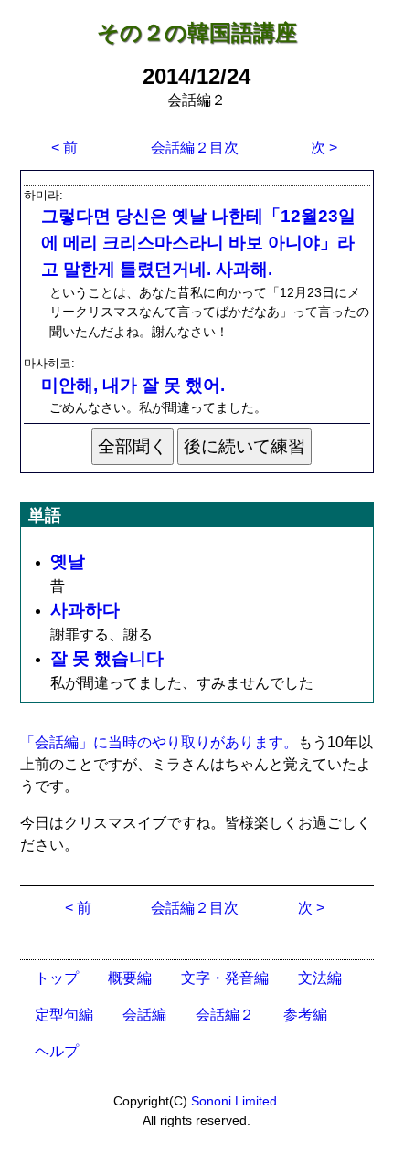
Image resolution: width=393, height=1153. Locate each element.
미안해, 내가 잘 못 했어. (133, 385)
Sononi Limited (234, 1101)
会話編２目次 (195, 147)
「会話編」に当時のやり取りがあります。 (159, 742)
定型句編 (64, 1014)
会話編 (144, 1014)
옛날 (67, 561)
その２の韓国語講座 (197, 32)
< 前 (64, 147)
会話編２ (225, 1014)
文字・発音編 (225, 978)
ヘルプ (57, 1051)
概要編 (130, 978)
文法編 (320, 978)
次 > (324, 147)
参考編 (305, 1014)
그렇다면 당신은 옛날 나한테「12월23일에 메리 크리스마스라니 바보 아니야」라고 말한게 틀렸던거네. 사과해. (198, 242)
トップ (57, 978)
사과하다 (85, 609)
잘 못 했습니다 (107, 658)
